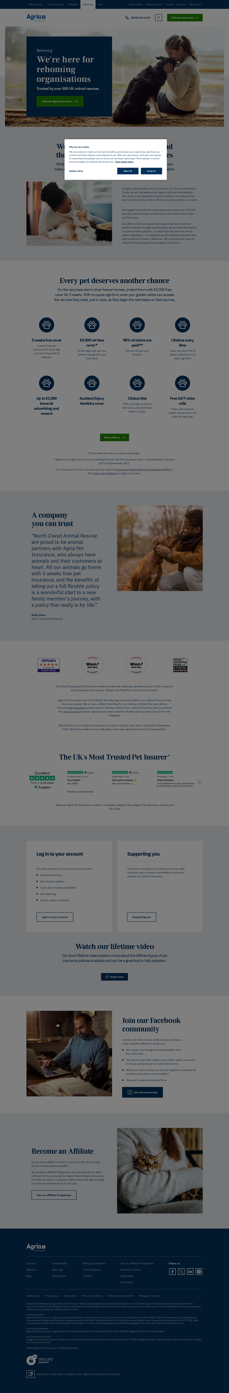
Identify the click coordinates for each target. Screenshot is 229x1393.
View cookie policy (124, 161)
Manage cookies (76, 171)
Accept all (151, 171)
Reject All (128, 171)
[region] (116, 159)
